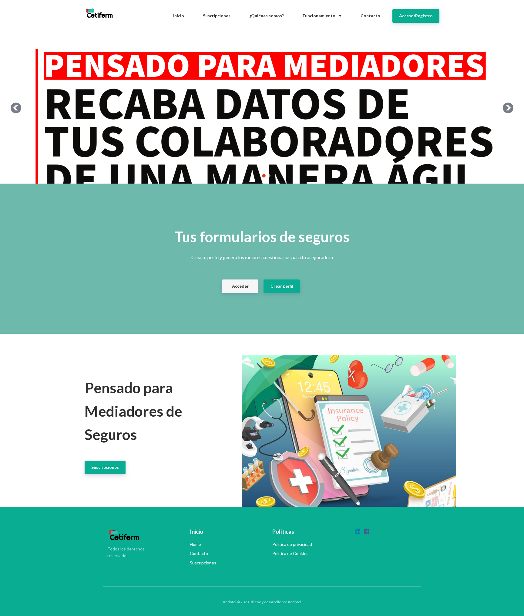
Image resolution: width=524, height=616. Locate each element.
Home (195, 544)
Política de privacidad (292, 544)
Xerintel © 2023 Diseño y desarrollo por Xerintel (262, 602)
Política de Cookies (290, 553)
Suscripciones (203, 562)
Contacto (199, 553)
